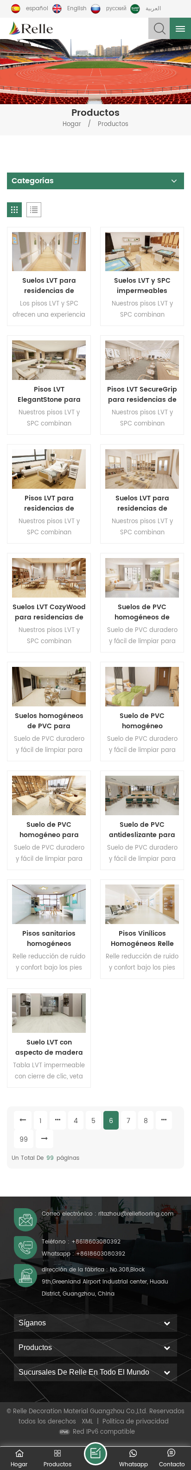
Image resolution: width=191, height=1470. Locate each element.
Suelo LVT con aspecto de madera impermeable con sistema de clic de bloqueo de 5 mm (49, 1048)
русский (116, 8)
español (37, 8)
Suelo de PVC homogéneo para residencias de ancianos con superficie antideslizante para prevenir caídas (49, 830)
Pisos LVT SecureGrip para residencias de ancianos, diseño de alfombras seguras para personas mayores (142, 395)
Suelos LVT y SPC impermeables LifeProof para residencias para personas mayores (142, 286)
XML (87, 1422)
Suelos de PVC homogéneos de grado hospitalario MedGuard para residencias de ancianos (142, 612)
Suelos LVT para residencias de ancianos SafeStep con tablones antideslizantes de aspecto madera (142, 503)
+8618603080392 (96, 1241)
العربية (153, 8)
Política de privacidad (135, 1422)
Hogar (72, 124)
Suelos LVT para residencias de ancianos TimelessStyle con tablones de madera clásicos (49, 286)
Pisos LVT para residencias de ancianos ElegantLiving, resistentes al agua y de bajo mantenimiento (49, 503)
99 (23, 1139)
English (77, 8)
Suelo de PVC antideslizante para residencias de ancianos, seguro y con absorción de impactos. (142, 830)
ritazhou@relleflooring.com (135, 1214)
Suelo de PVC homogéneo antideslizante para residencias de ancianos (142, 721)
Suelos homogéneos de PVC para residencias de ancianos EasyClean (48, 721)
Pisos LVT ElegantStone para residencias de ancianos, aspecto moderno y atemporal (49, 395)
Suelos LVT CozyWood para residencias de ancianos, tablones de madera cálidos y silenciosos (49, 612)
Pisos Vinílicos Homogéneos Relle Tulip (142, 939)
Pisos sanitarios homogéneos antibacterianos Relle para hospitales (49, 939)
